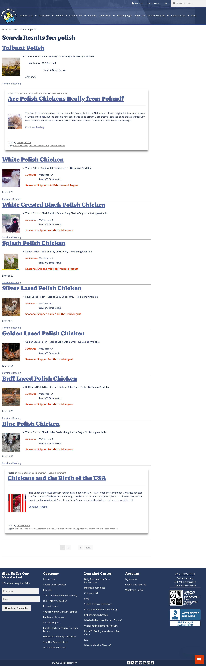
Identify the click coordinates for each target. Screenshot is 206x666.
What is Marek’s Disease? (97, 645)
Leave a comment (59, 93)
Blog (193, 15)
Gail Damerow (40, 93)
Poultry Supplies (156, 15)
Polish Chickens (57, 145)
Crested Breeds (20, 145)
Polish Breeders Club (39, 145)
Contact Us (49, 579)
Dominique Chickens (65, 528)
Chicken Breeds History (24, 528)
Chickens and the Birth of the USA (57, 478)
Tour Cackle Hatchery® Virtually (60, 595)
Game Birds (105, 15)
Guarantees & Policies (54, 647)
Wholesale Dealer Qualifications (60, 636)
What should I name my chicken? (101, 625)
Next (88, 547)
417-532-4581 (185, 574)
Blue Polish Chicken (31, 423)
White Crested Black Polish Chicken (53, 204)
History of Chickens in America (103, 528)
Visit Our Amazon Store (55, 642)
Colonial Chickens (45, 528)
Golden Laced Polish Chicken (43, 333)
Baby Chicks (26, 15)
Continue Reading (11, 83)
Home (8, 29)
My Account (131, 579)
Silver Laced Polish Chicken (41, 288)
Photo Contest (50, 606)
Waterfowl (44, 15)
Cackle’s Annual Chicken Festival (60, 611)
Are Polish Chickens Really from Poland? (66, 98)
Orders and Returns (135, 584)
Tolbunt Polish (23, 47)
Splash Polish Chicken (33, 243)
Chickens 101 (91, 593)
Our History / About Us (55, 600)
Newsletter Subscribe (16, 608)
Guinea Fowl (75, 15)
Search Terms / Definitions (98, 604)
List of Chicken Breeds (96, 614)
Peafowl (92, 15)
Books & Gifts (178, 15)
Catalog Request (51, 622)
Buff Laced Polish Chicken (39, 378)
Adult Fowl (140, 15)
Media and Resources (54, 617)
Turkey (59, 15)
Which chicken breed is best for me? (103, 620)
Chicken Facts (23, 525)
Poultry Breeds (24, 142)
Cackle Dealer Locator (54, 584)
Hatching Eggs (124, 15)
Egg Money (81, 528)
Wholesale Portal (134, 589)
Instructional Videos (94, 587)
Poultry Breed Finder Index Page (101, 609)
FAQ (86, 639)
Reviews (47, 589)
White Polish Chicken (33, 159)
